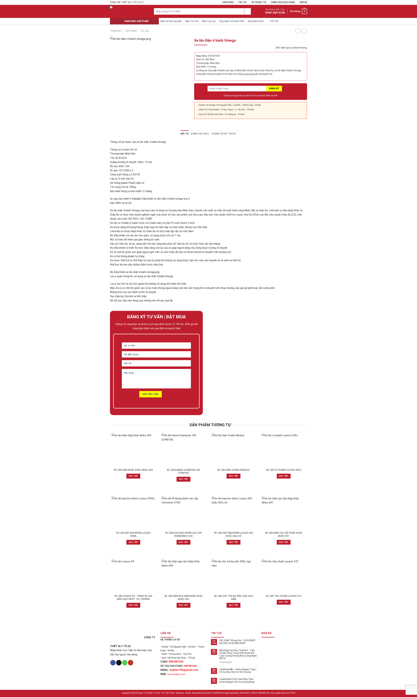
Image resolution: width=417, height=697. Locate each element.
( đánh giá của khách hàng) (291, 47)
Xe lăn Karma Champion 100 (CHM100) (183, 471)
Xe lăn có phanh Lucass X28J (283, 470)
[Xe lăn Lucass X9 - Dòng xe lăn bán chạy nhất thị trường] (133, 576)
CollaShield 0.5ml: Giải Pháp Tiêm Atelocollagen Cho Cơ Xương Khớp (236, 680)
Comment (225, 662)
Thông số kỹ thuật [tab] (223, 133)
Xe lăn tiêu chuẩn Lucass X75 (283, 596)
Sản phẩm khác (256, 21)
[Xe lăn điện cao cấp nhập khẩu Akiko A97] (283, 513)
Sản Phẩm (227, 2)
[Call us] (124, 662)
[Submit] (247, 11)
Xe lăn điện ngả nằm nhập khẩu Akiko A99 (183, 598)
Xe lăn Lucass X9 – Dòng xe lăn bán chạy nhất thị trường (133, 598)
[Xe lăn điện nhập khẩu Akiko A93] (133, 450)
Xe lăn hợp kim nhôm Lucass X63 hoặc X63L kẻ (233, 534)
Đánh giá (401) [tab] (200, 133)
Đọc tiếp (133, 476)
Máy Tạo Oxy (209, 21)
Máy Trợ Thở (192, 21)
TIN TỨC (274, 21)
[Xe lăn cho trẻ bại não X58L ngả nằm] (233, 576)
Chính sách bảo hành (283, 2)
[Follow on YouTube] (130, 662)
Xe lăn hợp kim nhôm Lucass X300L (133, 534)
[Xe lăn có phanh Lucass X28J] (283, 450)
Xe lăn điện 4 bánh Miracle (233, 470)
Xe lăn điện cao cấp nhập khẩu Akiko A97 (283, 534)
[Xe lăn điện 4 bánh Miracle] (233, 450)
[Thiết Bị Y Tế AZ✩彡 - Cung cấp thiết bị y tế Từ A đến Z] (125, 11)
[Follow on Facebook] (113, 662)
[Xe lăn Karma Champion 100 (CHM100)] (183, 450)
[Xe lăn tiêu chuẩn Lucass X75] (283, 576)
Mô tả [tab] (185, 133)
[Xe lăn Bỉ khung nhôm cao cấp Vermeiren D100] (183, 513)
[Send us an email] (119, 662)
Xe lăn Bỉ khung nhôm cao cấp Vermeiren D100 (183, 534)
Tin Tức (242, 2)
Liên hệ (303, 2)
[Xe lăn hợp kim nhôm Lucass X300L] (133, 513)
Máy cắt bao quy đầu (171, 21)
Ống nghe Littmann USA (231, 21)
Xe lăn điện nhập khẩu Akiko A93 (133, 470)
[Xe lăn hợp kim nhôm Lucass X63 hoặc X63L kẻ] (233, 513)
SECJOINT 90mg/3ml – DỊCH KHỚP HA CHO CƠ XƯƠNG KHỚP (237, 641)
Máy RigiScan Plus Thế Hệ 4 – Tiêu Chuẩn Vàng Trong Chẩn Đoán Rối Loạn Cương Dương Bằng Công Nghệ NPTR (238, 654)
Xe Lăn (145, 30)
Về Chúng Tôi (258, 2)
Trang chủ (115, 30)
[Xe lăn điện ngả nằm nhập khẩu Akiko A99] (183, 576)
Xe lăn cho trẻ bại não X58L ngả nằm (233, 598)
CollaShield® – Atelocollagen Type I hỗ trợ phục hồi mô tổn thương (237, 670)
